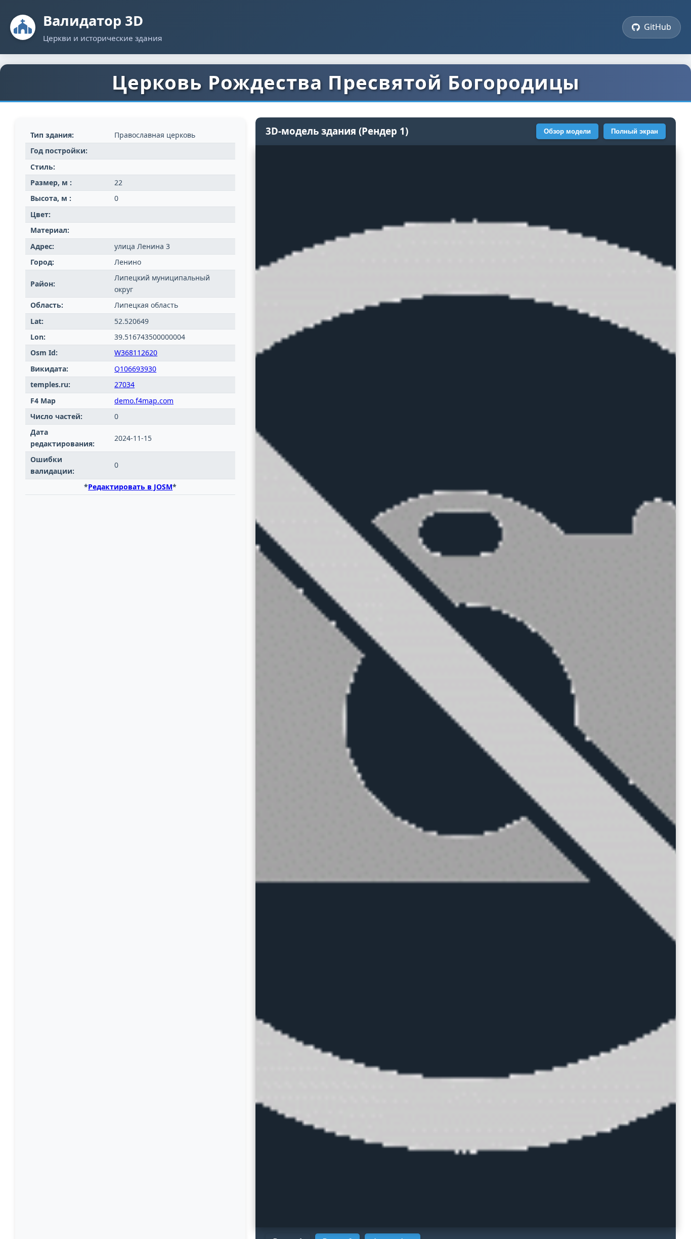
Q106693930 (135, 369)
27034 (124, 384)
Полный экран (634, 131)
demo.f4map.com (144, 400)
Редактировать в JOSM (130, 486)
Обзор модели (567, 131)
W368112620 (135, 352)
